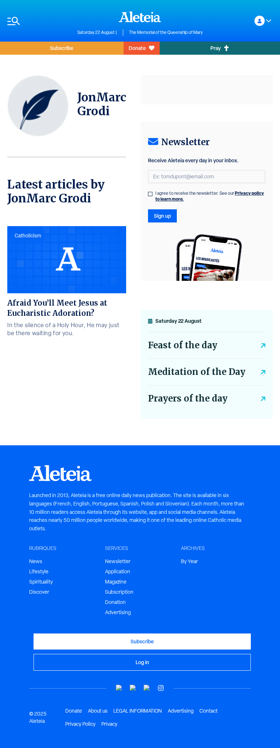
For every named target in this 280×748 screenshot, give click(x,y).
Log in (142, 662)
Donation (115, 602)
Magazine (116, 581)
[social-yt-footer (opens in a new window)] (119, 688)
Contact (208, 711)
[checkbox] (150, 194)
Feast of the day (182, 345)
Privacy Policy (80, 724)
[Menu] (38, 21)
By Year (189, 561)
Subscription (119, 592)
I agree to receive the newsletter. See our (209, 196)
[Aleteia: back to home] (140, 17)
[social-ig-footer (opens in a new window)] (161, 688)
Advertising (118, 612)
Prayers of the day (188, 398)
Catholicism (28, 235)
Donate (137, 47)
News (35, 561)
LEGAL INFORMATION (137, 711)
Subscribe (61, 47)
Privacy (109, 724)
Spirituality (41, 581)
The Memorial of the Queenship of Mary (166, 32)
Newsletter (118, 561)
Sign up (162, 215)
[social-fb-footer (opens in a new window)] (133, 688)
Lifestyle (38, 571)
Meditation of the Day (196, 371)
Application (117, 571)
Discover (39, 592)
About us (98, 711)
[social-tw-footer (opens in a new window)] (147, 688)
